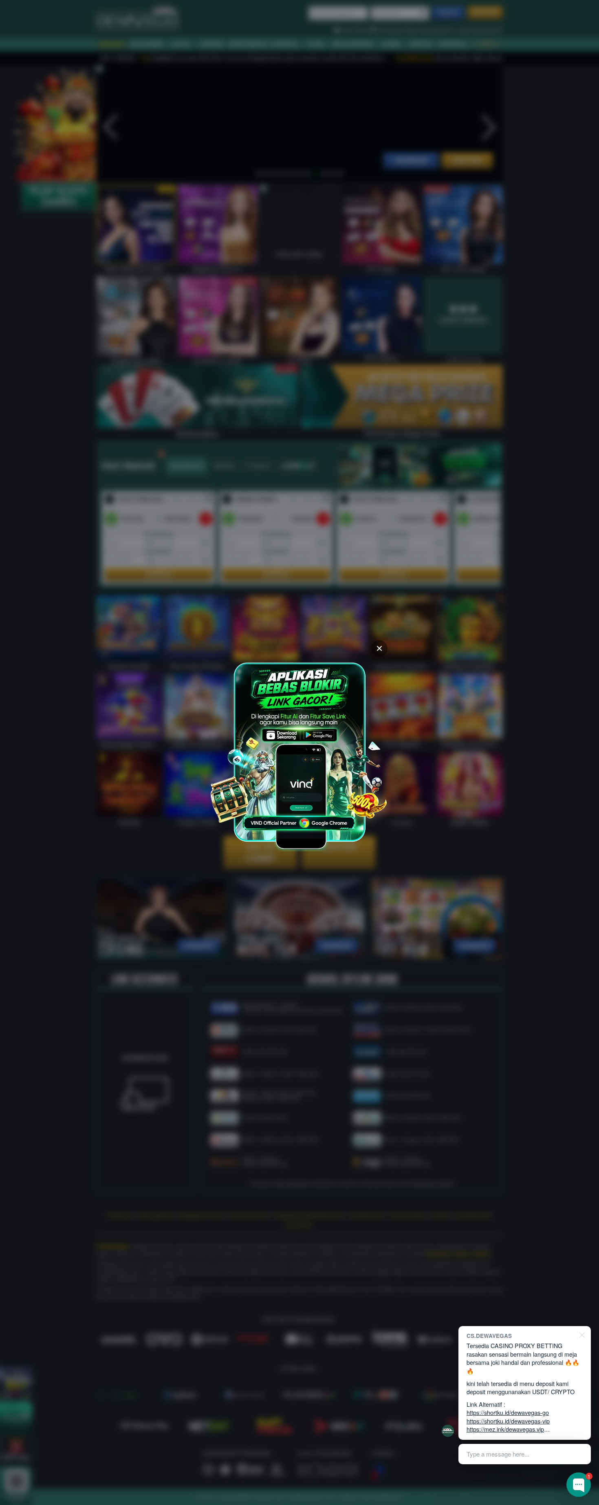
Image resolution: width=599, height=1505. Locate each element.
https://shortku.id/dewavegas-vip (508, 1421)
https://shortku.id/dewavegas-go (508, 1412)
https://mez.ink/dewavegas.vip (505, 1429)
